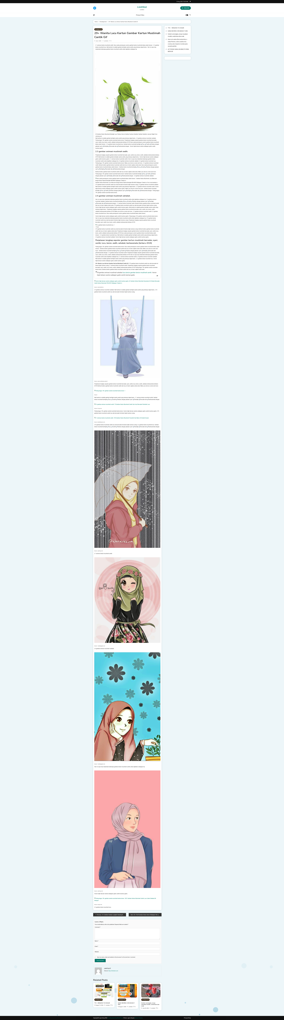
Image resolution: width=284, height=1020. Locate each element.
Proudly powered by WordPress (115, 1018)
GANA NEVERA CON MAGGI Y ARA (126, 1003)
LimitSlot (142, 7)
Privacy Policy (140, 15)
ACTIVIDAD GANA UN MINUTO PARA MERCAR (178, 50)
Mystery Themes (139, 1018)
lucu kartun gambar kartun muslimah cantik (137, 272)
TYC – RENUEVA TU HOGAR (102, 1003)
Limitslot (106, 41)
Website (97, 951)
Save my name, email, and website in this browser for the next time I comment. (116, 957)
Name (96, 941)
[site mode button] (186, 15)
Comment (97, 927)
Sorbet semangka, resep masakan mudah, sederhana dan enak (150, 1004)
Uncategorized (98, 29)
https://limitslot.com (113, 970)
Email (96, 946)
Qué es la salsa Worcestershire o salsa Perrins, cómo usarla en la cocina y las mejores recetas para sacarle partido (178, 43)
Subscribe (186, 8)
